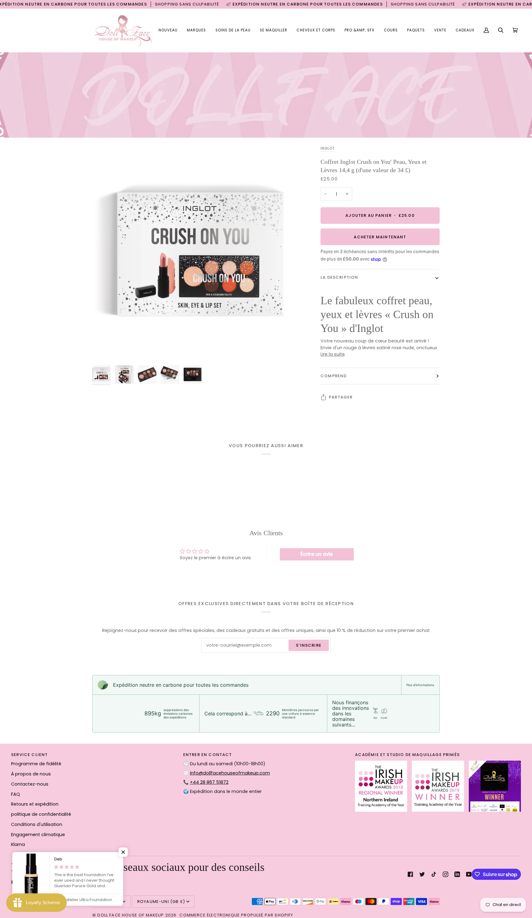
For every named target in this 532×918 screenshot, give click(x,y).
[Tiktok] (434, 874)
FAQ (15, 794)
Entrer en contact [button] (207, 755)
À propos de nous (31, 774)
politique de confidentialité (41, 814)
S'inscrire (308, 645)
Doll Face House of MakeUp (130, 915)
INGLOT (327, 148)
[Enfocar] (104, 350)
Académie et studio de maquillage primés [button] (407, 755)
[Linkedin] (457, 874)
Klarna (18, 844)
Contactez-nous (29, 784)
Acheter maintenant (380, 237)
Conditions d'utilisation (36, 824)
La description (339, 278)
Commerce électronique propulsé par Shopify (236, 915)
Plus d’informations (420, 685)
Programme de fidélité (36, 764)
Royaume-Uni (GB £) (161, 901)
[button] (196, 30)
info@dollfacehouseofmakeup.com (230, 773)
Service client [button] (29, 755)
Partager (341, 397)
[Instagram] (445, 874)
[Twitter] (422, 874)
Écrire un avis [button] (316, 554)
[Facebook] (410, 874)
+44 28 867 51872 (209, 782)
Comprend (333, 376)
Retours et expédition (34, 804)
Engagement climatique (38, 834)
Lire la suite (332, 354)
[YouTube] (469, 874)
